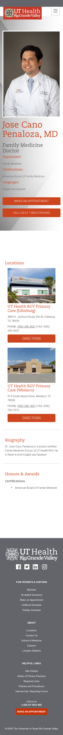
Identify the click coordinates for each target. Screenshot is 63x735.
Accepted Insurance (31, 594)
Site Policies (31, 671)
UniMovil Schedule (31, 605)
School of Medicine (32, 640)
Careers (31, 645)
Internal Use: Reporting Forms (31, 691)
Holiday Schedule (31, 610)
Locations (31, 630)
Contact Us (31, 635)
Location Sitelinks (31, 650)
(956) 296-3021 (26, 326)
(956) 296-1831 (26, 406)
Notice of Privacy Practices (31, 676)
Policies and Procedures (31, 686)
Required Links (31, 681)
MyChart (31, 589)
